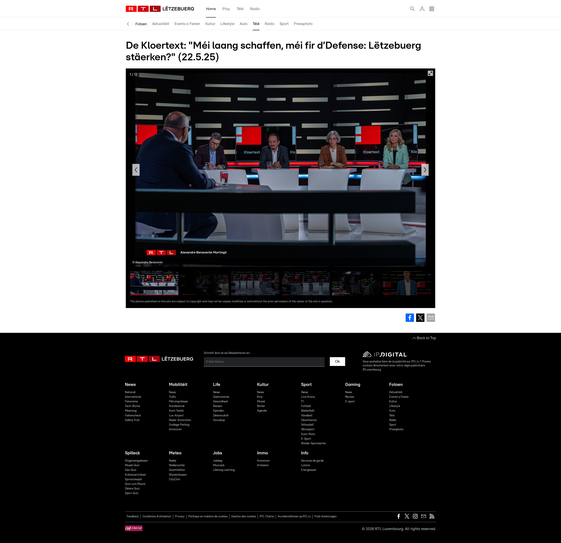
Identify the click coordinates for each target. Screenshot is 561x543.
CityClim (174, 479)
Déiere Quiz (132, 488)
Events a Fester (187, 24)
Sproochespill (133, 479)
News (130, 385)
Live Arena (308, 397)
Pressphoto (303, 24)
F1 (302, 401)
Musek (261, 401)
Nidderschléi (177, 465)
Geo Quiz (130, 470)
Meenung (131, 410)
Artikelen (263, 465)
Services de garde (312, 460)
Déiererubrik (221, 415)
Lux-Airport (176, 415)
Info (304, 453)
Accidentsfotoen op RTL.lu (294, 516)
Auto (243, 24)
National (130, 392)
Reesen (217, 406)
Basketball (307, 410)
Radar (172, 460)
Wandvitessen (178, 474)
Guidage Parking (179, 424)
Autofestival (177, 406)
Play (226, 9)
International (133, 397)
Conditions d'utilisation (156, 516)
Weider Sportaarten (313, 443)
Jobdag (217, 460)
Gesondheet (220, 401)
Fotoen (141, 24)
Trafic (172, 397)
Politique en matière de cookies (207, 516)
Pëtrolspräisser (178, 401)
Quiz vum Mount (135, 484)
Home (211, 9)
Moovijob (218, 465)
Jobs (217, 453)
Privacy (180, 516)
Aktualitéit (160, 24)
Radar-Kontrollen (180, 420)
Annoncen (175, 429)
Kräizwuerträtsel (135, 474)
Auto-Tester (176, 410)
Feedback (133, 516)
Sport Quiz (131, 493)
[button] (136, 170)
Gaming (352, 385)
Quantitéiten (177, 470)
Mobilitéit (178, 385)
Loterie (305, 465)
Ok (337, 361)
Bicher (261, 406)
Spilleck (132, 453)
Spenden (218, 410)
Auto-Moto (308, 434)
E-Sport (306, 438)
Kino (260, 397)
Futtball (306, 406)
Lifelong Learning (224, 470)
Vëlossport (307, 429)
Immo (262, 453)
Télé (240, 9)
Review (349, 397)
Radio (255, 9)
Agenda (262, 410)
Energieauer (308, 470)
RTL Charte (267, 516)
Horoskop (219, 420)
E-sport (350, 401)
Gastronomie (221, 397)
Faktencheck (133, 415)
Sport (284, 24)
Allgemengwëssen (136, 460)
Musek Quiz (132, 465)
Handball (306, 415)
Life (216, 385)
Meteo (175, 453)
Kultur (210, 24)
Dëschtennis (309, 420)
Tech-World (132, 406)
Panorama (131, 401)
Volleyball (307, 424)
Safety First (132, 420)
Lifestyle (227, 24)
